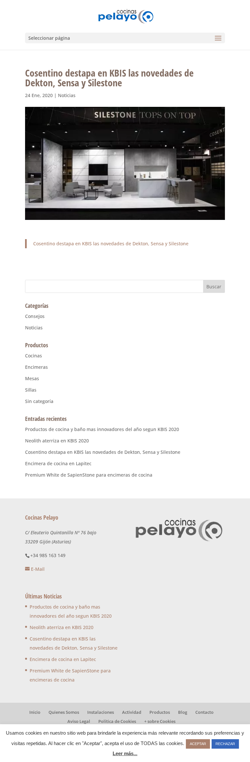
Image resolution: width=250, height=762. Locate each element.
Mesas (32, 378)
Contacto (204, 712)
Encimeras (36, 367)
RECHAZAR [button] (225, 744)
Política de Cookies (117, 721)
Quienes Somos (64, 712)
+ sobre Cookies (159, 721)
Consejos (35, 316)
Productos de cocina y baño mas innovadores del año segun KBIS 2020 (102, 429)
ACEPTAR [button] (198, 744)
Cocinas (33, 355)
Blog (182, 712)
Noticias (67, 95)
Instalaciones (100, 712)
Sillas (30, 390)
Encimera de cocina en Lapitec (58, 463)
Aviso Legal (78, 721)
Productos (159, 712)
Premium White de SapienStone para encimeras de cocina (88, 475)
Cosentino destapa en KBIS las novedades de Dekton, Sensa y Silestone (110, 243)
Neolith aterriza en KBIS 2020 (57, 441)
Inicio (34, 712)
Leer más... (125, 753)
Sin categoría (39, 401)
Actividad (131, 712)
